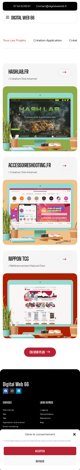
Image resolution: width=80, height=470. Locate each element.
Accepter (40, 451)
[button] (74, 434)
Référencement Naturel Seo (27, 265)
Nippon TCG (18, 259)
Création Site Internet (23, 78)
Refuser (40, 461)
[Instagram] (12, 391)
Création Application (47, 40)
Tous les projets (14, 40)
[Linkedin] (18, 391)
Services (7, 402)
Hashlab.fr (18, 71)
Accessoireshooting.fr (29, 165)
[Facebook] (5, 391)
